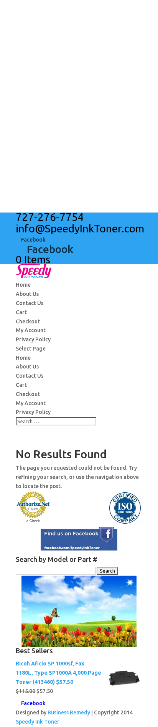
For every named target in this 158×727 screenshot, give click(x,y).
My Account (31, 330)
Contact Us (29, 303)
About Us (27, 294)
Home (23, 285)
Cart (21, 312)
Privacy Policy (33, 339)
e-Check (33, 521)
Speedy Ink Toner (37, 722)
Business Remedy (69, 712)
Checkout (28, 321)
